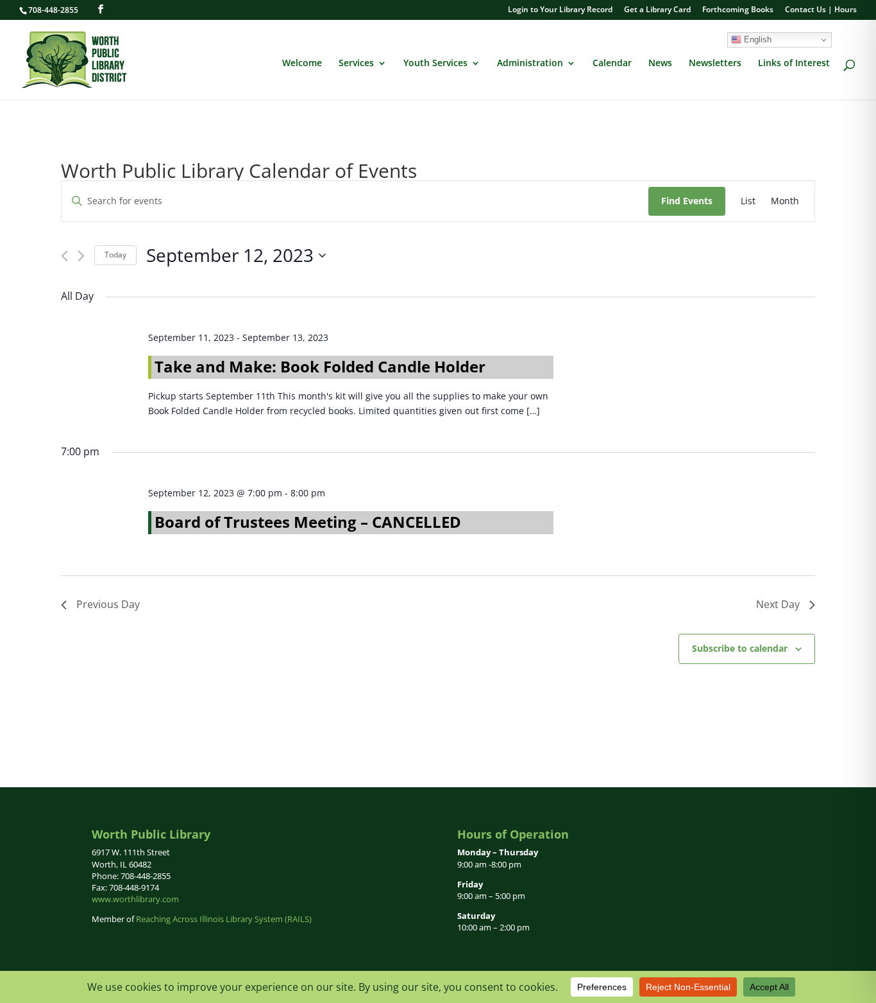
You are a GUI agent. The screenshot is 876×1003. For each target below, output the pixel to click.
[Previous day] (64, 256)
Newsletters (715, 63)
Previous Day (108, 604)
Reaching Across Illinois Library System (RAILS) (224, 919)
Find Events (686, 201)
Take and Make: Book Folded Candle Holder (320, 366)
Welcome (302, 63)
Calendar (612, 63)
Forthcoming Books (737, 10)
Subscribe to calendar (740, 648)
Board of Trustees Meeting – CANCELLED (308, 521)
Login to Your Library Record (560, 10)
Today (115, 254)
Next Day (778, 604)
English (756, 39)
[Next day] (81, 256)
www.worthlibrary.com (135, 899)
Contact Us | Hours (821, 10)
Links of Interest (794, 63)
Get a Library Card (657, 10)
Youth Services (435, 63)
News (660, 63)
